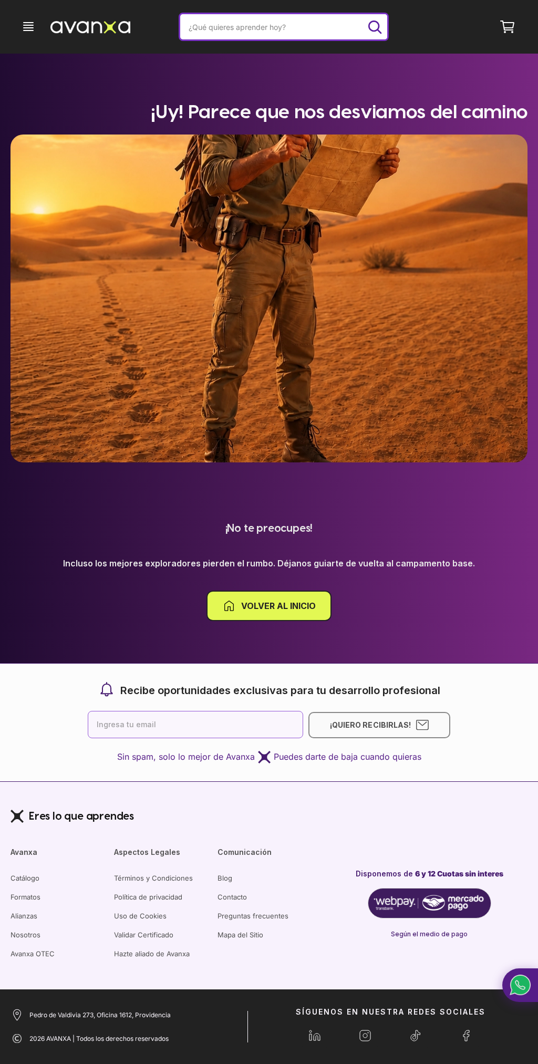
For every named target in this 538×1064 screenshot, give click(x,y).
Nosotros (25, 935)
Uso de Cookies (140, 916)
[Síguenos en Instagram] (365, 1035)
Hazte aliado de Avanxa (152, 953)
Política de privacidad (148, 897)
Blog (225, 878)
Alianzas (24, 916)
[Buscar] (374, 26)
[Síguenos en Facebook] (466, 1035)
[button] (520, 985)
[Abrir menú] (28, 26)
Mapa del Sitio (240, 935)
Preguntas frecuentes (253, 916)
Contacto (232, 897)
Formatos (25, 897)
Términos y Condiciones (153, 878)
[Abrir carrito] (507, 26)
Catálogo (25, 878)
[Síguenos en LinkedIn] (314, 1035)
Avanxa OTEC (33, 953)
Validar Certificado (143, 935)
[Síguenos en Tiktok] (415, 1035)
